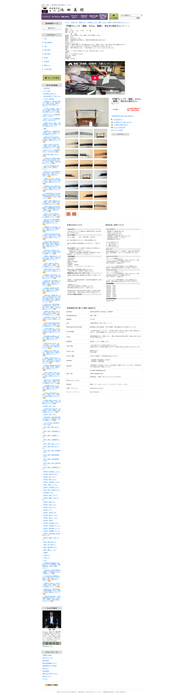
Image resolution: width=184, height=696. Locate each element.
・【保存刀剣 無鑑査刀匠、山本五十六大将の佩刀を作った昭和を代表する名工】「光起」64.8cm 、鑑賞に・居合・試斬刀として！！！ (51, 298)
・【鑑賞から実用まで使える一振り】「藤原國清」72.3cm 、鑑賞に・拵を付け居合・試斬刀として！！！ (51, 360)
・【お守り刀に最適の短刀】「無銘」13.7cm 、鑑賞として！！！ (50, 167)
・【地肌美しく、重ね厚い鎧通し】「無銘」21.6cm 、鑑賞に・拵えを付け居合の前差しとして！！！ (51, 104)
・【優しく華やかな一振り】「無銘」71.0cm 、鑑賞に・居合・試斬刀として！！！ (50, 146)
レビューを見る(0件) (119, 127)
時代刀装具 (47, 54)
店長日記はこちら (47, 646)
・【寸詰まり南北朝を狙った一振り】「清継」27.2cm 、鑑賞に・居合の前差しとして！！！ (51, 394)
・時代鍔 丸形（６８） (49, 414)
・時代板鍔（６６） (48, 492)
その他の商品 (48, 69)
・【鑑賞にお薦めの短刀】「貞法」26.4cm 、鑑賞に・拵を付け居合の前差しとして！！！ (51, 257)
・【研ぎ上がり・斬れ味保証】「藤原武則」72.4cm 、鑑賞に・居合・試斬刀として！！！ (51, 221)
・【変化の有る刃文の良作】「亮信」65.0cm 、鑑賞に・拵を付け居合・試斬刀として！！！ (51, 138)
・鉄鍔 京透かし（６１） (50, 484)
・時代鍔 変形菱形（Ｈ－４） (51, 531)
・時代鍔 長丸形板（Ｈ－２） (51, 528)
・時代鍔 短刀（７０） (49, 406)
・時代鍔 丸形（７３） (49, 504)
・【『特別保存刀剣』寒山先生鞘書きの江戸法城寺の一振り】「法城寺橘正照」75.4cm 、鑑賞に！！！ (51, 196)
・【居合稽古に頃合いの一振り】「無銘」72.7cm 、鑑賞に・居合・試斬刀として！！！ (51, 387)
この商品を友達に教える (121, 125)
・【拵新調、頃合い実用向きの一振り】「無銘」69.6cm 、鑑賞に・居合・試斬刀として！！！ (51, 187)
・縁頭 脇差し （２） (49, 550)
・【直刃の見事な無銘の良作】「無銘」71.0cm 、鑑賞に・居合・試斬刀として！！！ (51, 324)
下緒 (45, 46)
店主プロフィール (47, 658)
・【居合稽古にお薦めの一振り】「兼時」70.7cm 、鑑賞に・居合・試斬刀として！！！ (51, 337)
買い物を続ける (118, 119)
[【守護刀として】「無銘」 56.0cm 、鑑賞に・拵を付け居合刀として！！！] (87, 126)
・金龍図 (45, 552)
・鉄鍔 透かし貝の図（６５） (51, 490)
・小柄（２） (46, 558)
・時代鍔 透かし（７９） (50, 518)
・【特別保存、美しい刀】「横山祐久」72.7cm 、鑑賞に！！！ (51, 318)
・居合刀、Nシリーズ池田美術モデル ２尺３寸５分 (51, 119)
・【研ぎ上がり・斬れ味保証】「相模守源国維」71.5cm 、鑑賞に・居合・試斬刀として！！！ (51, 590)
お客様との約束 (46, 655)
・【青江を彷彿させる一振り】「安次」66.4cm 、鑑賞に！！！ (51, 270)
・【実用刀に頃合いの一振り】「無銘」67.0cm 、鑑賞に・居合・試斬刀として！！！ (51, 585)
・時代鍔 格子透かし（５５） (51, 471)
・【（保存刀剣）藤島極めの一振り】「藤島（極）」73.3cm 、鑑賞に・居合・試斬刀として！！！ (51, 578)
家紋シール (47, 65)
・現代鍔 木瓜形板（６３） (50, 487)
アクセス (45, 679)
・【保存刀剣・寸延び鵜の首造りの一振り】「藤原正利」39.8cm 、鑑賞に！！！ (51, 418)
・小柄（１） (46, 555)
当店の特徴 (45, 660)
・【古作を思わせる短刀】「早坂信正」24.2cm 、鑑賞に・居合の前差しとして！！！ (51, 410)
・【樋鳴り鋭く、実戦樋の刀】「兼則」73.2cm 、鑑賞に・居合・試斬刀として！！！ (51, 133)
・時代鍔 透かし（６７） (50, 495)
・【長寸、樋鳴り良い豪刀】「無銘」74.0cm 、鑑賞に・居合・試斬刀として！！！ (50, 265)
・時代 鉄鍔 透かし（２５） (51, 444)
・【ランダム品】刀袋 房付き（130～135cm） (50, 423)
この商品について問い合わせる (123, 122)
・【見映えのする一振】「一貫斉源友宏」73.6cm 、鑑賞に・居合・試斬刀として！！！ (51, 124)
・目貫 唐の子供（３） (49, 542)
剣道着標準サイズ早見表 (49, 665)
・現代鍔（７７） (47, 510)
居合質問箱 (45, 671)
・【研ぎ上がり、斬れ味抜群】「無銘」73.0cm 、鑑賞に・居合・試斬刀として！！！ (51, 381)
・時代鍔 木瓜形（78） (49, 512)
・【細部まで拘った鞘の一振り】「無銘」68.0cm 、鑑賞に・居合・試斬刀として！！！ (51, 352)
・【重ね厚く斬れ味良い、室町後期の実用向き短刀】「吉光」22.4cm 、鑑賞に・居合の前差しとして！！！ (51, 599)
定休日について (46, 676)
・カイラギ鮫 (46, 91)
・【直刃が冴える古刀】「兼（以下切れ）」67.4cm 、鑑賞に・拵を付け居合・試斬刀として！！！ (51, 346)
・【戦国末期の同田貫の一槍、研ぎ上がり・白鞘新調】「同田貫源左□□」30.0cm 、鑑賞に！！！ (51, 565)
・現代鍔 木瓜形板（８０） (50, 523)
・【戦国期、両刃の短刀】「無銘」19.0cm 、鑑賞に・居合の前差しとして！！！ (51, 276)
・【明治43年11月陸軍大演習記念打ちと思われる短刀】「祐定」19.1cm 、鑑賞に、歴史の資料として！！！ (51, 161)
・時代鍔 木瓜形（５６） (50, 474)
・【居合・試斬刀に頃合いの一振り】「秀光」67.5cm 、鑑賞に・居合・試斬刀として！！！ (51, 374)
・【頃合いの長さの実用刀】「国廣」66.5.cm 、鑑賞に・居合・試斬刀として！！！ (51, 215)
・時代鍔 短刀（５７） (49, 477)
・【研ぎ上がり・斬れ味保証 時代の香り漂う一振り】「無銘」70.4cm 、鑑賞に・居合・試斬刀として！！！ (51, 307)
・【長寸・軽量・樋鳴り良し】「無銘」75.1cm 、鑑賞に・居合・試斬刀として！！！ (51, 202)
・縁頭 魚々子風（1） (49, 544)
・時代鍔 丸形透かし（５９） (51, 482)
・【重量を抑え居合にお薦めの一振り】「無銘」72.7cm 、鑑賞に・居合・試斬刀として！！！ (51, 180)
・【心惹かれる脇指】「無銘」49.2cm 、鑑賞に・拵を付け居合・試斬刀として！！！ (51, 110)
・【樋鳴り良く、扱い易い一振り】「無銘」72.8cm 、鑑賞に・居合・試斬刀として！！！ (51, 228)
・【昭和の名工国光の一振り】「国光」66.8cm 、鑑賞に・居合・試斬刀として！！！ (51, 313)
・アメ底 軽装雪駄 (48, 99)
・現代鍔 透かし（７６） (50, 515)
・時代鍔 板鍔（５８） (49, 479)
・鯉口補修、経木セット (49, 93)
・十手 (44, 560)
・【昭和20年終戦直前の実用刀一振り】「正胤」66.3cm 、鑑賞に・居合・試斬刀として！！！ (51, 235)
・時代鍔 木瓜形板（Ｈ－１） (51, 525)
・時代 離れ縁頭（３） (50, 547)
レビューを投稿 (118, 130)
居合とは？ (45, 668)
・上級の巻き (46, 88)
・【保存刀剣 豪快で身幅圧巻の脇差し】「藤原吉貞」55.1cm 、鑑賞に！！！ (51, 572)
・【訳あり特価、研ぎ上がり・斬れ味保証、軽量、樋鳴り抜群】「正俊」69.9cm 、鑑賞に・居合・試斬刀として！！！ (51, 244)
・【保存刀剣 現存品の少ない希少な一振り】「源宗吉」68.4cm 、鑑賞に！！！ (51, 252)
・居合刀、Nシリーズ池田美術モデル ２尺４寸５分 (51, 150)
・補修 (44, 128)
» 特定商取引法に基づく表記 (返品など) (122, 116)
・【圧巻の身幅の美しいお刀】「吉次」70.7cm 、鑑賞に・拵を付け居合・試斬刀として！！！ (51, 330)
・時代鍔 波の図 (47, 520)
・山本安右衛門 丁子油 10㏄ (51, 96)
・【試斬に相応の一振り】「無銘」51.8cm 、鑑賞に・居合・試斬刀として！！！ (51, 402)
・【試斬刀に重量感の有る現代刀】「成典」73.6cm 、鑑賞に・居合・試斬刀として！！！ (51, 367)
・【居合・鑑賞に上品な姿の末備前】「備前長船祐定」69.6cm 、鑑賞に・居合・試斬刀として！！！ (51, 209)
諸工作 (46, 57)
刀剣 (45, 38)
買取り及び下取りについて (50, 673)
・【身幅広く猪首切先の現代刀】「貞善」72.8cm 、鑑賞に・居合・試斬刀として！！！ (51, 289)
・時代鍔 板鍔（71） (48, 502)
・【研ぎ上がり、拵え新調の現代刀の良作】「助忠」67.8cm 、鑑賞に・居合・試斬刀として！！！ (51, 174)
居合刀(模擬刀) (48, 42)
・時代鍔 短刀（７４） (49, 507)
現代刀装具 (47, 50)
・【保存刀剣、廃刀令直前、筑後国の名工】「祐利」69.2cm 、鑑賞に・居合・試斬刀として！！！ (51, 283)
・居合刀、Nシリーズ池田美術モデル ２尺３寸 (51, 115)
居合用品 (46, 61)
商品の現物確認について (49, 663)
